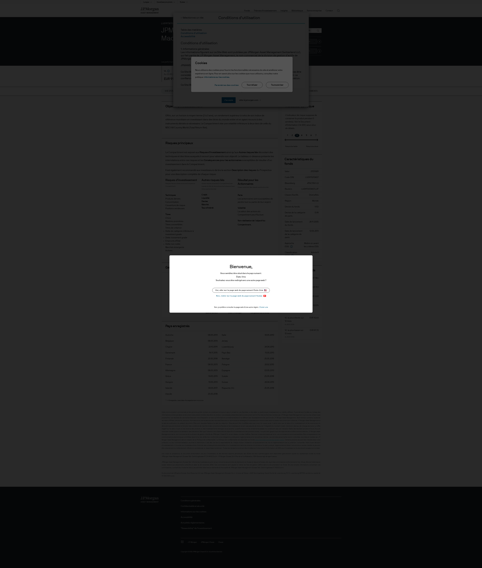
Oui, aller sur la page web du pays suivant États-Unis (239, 290)
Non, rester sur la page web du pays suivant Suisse (239, 296)
